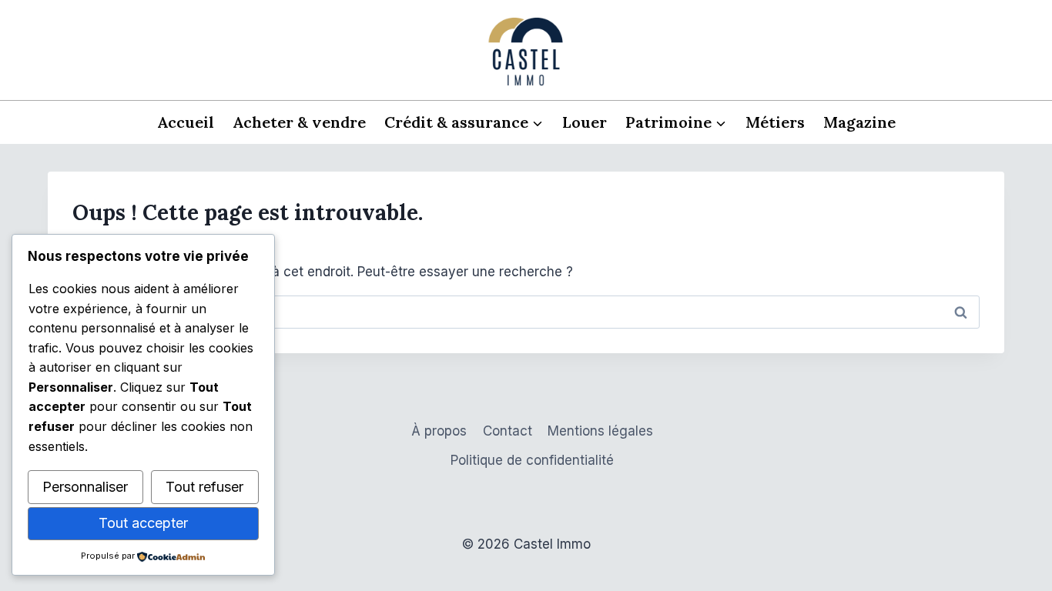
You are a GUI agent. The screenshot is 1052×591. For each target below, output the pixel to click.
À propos (439, 431)
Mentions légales (600, 431)
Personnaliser (85, 487)
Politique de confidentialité (532, 460)
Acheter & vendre (299, 122)
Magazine (859, 122)
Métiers (775, 122)
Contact (507, 431)
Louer (584, 122)
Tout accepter (143, 523)
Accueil (185, 122)
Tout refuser (204, 487)
